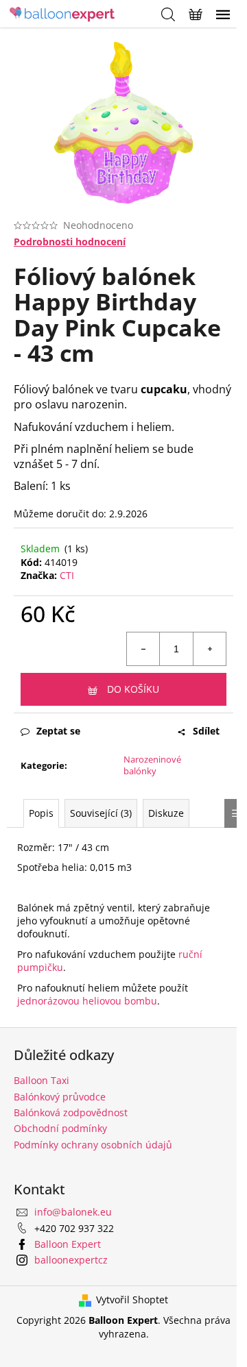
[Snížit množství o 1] (143, 648)
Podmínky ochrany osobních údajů (93, 1144)
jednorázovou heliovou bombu (87, 1000)
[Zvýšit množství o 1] (209, 648)
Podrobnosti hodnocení (70, 241)
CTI (67, 575)
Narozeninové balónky (152, 765)
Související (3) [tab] (101, 813)
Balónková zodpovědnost (71, 1112)
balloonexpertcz (71, 1259)
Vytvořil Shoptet (132, 1299)
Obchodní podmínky (60, 1128)
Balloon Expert (67, 1244)
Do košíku (133, 688)
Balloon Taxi (41, 1080)
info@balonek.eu (73, 1211)
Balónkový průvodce (60, 1096)
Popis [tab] (41, 813)
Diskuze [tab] (166, 813)
